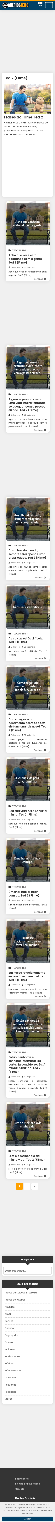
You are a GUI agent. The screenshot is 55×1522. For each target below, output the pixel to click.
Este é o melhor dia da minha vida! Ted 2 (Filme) (27, 1158)
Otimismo (10, 1377)
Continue (39, 278)
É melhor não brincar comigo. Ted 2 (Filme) (24, 894)
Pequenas (10, 1384)
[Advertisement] (27, 42)
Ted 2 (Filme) (20, 250)
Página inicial (22, 1478)
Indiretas (10, 1349)
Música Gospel (13, 1370)
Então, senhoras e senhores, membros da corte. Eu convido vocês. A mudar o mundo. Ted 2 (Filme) (27, 1064)
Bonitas (9, 1321)
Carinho (9, 1328)
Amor (8, 1314)
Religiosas (10, 1392)
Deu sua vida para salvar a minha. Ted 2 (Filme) (28, 813)
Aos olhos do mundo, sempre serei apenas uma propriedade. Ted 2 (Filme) (27, 554)
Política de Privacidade (27, 1483)
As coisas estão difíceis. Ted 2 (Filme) (26, 640)
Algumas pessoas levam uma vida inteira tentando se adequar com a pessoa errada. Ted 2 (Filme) (27, 404)
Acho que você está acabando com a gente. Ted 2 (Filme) (26, 258)
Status (8, 1399)
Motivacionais (12, 1356)
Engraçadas (11, 1335)
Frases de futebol (15, 1299)
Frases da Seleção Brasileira (21, 1292)
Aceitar (27, 1519)
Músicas (9, 1363)
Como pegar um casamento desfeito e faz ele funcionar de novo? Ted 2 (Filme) (27, 724)
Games (9, 1342)
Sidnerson (15, 267)
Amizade (10, 1307)
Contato (19, 1488)
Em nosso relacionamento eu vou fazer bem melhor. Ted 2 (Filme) (27, 976)
